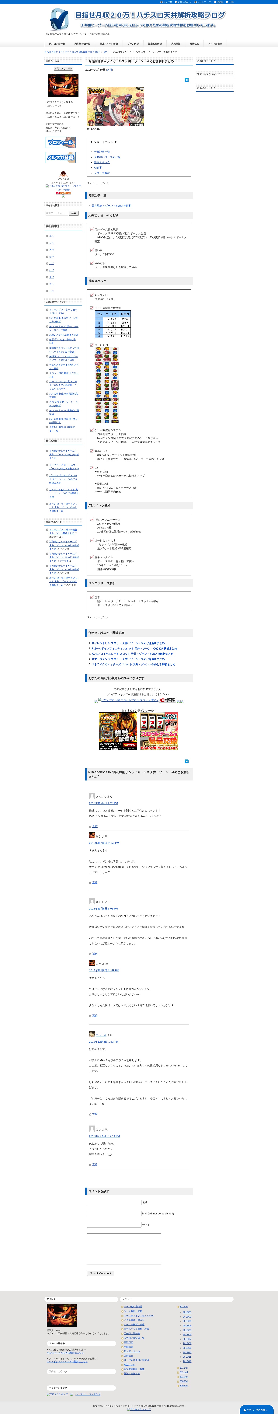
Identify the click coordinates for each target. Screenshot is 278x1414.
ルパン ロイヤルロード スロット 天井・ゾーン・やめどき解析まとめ (132, 653)
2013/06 (187, 1334)
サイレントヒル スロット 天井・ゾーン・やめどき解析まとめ (128, 643)
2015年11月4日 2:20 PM (103, 803)
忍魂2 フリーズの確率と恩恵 (63, 334)
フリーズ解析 (102, 172)
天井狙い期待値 (132, 1333)
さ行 (109, 69)
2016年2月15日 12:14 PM (104, 1136)
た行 (51, 256)
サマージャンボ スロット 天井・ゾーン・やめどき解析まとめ (128, 659)
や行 (51, 284)
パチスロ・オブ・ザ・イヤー (139, 1315)
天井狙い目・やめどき (107, 157)
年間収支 (128, 1347)
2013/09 (187, 1348)
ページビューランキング (87, 1394)
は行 (51, 270)
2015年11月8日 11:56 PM (104, 842)
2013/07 (187, 1339)
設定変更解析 (155, 43)
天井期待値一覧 (82, 43)
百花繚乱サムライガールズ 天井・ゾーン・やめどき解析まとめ (64, 454)
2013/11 (187, 1357)
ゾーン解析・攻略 (133, 1311)
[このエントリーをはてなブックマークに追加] (187, 79)
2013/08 (187, 1343)
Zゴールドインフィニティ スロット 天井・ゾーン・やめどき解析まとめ (134, 648)
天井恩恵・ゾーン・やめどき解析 (111, 205)
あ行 (51, 236)
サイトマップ (204, 2)
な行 (51, 263)
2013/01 (187, 1312)
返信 (95, 826)
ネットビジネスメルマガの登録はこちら (67, 1361)
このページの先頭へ (257, 1410)
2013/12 (187, 1361)
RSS (231, 2)
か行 (51, 243)
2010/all (184, 1376)
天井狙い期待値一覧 (134, 1338)
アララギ (101, 1035)
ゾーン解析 (133, 43)
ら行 (51, 291)
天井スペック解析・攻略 (136, 1329)
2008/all (184, 1385)
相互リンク (129, 1364)
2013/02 (187, 1316)
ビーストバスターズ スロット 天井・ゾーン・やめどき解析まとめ (63, 479)
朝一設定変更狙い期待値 (136, 1360)
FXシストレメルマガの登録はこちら (65, 1352)
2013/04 (187, 1325)
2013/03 (187, 1321)
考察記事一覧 (102, 151)
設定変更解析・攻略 (134, 1369)
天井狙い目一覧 (57, 43)
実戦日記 (175, 43)
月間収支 (194, 43)
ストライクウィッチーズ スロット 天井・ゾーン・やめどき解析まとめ (133, 664)
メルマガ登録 (215, 43)
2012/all (184, 1368)
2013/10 (187, 1352)
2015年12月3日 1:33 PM (103, 1041)
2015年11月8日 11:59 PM (104, 970)
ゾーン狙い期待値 (133, 1306)
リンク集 (167, 2)
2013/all (184, 1306)
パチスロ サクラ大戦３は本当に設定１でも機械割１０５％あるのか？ (63, 385)
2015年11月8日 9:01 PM (103, 908)
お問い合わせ (185, 2)
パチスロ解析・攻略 (134, 1324)
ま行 (51, 277)
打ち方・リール (132, 1351)
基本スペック (102, 162)
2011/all (184, 1372)
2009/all (184, 1381)
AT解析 (98, 167)
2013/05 (187, 1330)
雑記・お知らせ (132, 1373)
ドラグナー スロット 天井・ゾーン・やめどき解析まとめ (64, 467)
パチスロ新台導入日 (134, 1320)
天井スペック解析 (109, 43)
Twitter (220, 2)
